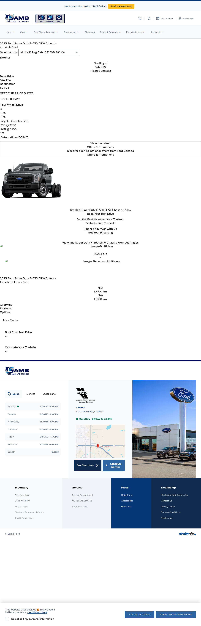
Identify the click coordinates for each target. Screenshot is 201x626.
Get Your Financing (100, 232)
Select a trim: (9, 52)
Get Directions (87, 466)
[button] (140, 18)
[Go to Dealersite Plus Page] (187, 533)
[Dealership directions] (100, 456)
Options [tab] (5, 312)
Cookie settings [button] (37, 612)
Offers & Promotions (100, 154)
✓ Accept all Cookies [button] (139, 614)
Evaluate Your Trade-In (100, 223)
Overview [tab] (6, 304)
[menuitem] (11, 32)
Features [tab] (6, 308)
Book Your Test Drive (100, 213)
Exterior (5, 57)
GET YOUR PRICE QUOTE (16, 93)
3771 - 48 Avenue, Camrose (89, 411)
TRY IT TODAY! (10, 99)
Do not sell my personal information (32, 619)
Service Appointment (121, 6)
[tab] (100, 58)
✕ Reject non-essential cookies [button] (175, 614)
